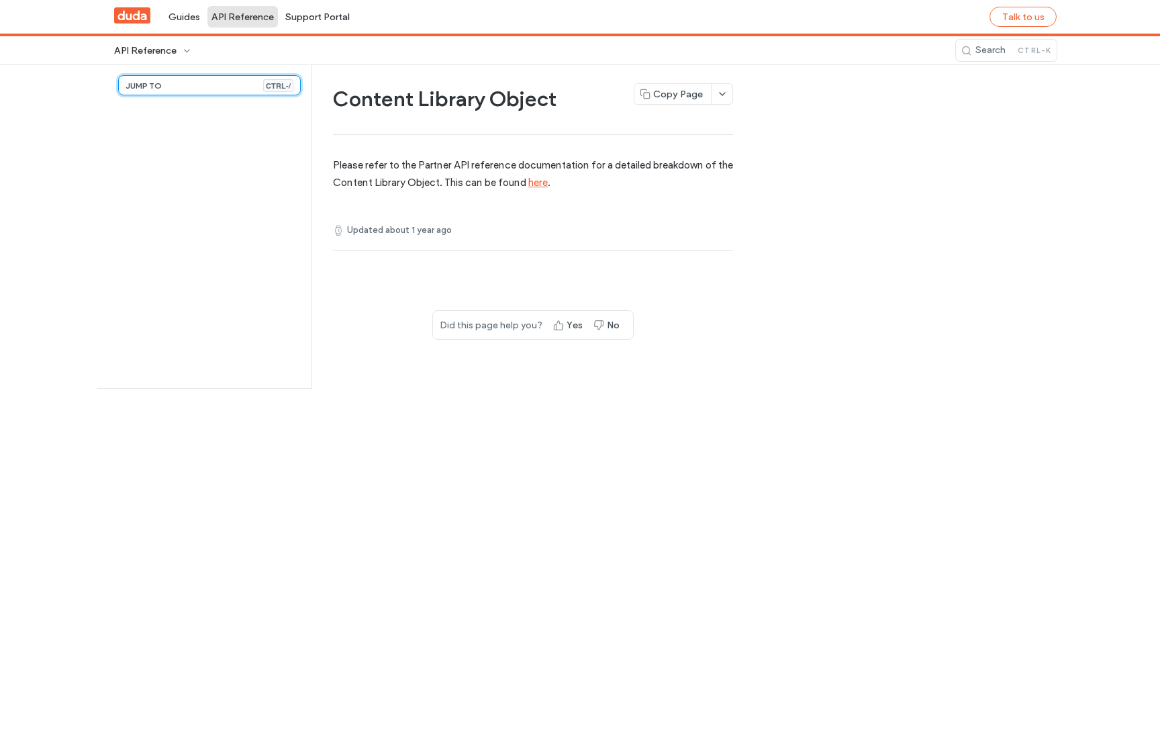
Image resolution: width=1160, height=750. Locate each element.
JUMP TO (208, 86)
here (538, 183)
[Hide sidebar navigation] (308, 226)
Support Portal (317, 17)
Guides (184, 17)
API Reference (242, 17)
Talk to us (1023, 17)
